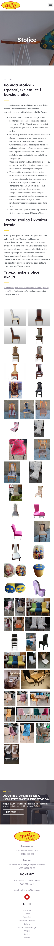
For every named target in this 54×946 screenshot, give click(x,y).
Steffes (25, 145)
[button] (50, 5)
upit (17, 294)
